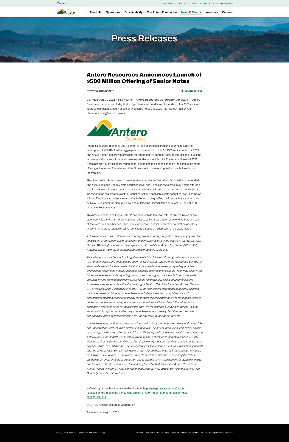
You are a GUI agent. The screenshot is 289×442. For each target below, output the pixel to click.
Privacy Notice (163, 433)
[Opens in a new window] (61, 3)
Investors (211, 12)
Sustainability (133, 12)
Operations (113, 12)
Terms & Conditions (179, 433)
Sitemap (139, 433)
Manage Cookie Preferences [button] (221, 433)
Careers (227, 12)
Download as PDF (193, 91)
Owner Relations (169, 3)
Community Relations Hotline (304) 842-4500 (212, 3)
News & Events (191, 12)
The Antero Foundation (162, 12)
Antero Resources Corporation (75, 433)
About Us (95, 12)
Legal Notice (150, 433)
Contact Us (184, 3)
